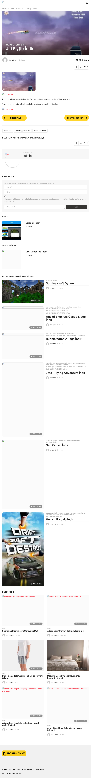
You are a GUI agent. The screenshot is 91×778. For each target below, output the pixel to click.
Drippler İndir (33, 223)
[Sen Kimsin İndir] (23, 474)
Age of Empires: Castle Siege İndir (66, 318)
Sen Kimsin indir (51, 442)
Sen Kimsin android (73, 440)
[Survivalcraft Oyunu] (23, 291)
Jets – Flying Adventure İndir (65, 373)
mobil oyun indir (15, 45)
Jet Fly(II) (8, 131)
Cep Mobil (40, 770)
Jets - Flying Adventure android (57, 365)
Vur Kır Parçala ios (52, 514)
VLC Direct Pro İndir (36, 251)
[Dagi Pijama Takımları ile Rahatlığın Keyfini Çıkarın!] (23, 655)
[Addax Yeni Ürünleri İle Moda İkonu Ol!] (68, 610)
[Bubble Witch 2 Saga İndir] (23, 346)
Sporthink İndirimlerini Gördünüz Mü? (20, 631)
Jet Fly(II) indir (40, 131)
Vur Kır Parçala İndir (59, 519)
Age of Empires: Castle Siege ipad (57, 312)
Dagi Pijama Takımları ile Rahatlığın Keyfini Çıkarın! (22, 677)
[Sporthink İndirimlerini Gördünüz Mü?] (23, 610)
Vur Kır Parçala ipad (67, 514)
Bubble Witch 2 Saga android (56, 335)
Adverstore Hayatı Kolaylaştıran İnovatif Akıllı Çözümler (21, 724)
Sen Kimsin (61, 440)
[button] (87, 3)
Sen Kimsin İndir (57, 445)
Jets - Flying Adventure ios (76, 366)
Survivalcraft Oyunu (60, 283)
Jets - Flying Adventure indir (56, 366)
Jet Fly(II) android (22, 131)
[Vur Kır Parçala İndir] (23, 549)
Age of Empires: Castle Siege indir (57, 308)
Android (49, 334)
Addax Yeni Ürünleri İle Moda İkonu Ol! (65, 631)
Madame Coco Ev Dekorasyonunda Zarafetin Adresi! (63, 677)
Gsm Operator (14, 770)
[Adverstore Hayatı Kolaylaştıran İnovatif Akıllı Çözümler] (23, 702)
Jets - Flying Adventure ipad (55, 368)
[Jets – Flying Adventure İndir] (23, 400)
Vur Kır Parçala (63, 513)
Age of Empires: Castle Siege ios (57, 310)
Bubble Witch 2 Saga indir (76, 335)
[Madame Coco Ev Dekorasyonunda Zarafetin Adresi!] (68, 655)
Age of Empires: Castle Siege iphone (58, 313)
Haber (4, 628)
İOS (47, 307)
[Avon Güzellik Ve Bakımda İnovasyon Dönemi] (68, 705)
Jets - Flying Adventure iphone (56, 370)
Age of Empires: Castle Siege (71, 307)
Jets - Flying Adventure (76, 363)
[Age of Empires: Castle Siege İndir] (23, 318)
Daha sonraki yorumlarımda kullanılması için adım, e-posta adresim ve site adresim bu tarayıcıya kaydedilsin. (45, 200)
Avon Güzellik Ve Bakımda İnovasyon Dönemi (64, 729)
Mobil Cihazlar (28, 770)
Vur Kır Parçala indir (77, 513)
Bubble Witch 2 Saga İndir (63, 339)
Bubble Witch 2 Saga (72, 334)
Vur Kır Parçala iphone (54, 516)
